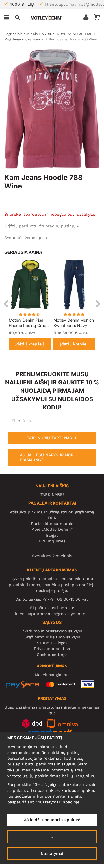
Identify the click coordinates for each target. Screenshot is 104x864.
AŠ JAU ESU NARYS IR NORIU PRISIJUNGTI (48, 457)
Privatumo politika (52, 648)
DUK (52, 517)
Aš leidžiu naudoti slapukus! (52, 819)
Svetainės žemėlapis (52, 555)
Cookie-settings (52, 654)
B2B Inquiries (52, 541)
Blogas (52, 535)
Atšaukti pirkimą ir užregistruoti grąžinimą (52, 512)
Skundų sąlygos (52, 642)
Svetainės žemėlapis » (26, 237)
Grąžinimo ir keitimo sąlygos (52, 637)
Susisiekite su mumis (52, 523)
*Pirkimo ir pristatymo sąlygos (52, 631)
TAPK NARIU (52, 494)
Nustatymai (52, 853)
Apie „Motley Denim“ (52, 529)
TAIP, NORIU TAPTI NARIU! (52, 438)
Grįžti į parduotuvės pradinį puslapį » (41, 226)
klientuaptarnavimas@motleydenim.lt (52, 613)
